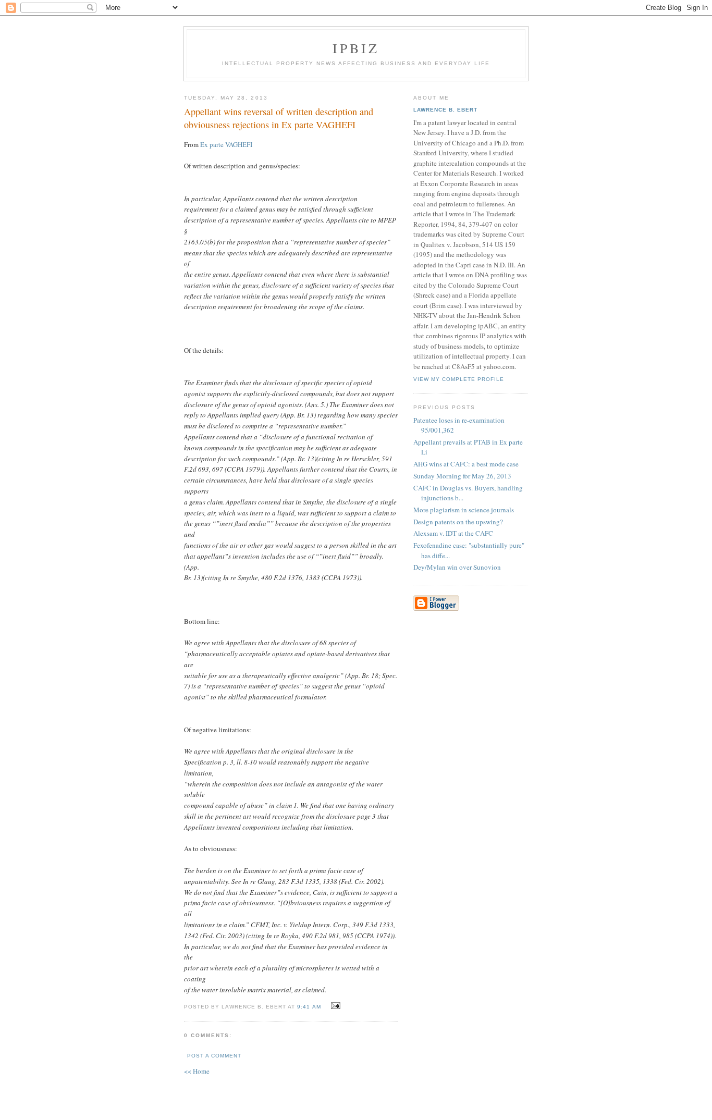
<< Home (197, 1071)
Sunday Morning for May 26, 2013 (462, 476)
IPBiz (356, 48)
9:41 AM (309, 1007)
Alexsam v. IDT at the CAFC (453, 533)
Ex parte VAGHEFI (226, 144)
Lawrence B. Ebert (445, 110)
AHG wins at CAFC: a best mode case (466, 464)
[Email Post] (334, 1006)
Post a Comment (214, 1056)
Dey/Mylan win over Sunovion (457, 567)
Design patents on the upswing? (458, 521)
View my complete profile (458, 379)
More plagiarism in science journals (463, 509)
